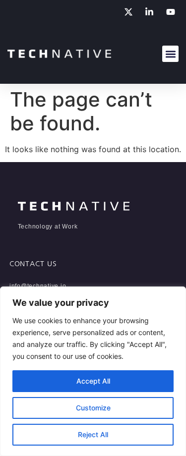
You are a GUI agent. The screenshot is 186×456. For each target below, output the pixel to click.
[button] (170, 54)
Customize (93, 407)
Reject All (93, 434)
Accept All (93, 381)
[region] (93, 371)
